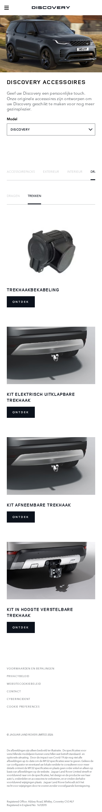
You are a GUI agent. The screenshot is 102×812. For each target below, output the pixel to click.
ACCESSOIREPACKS (21, 171)
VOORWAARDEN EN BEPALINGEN (30, 668)
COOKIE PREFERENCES (23, 706)
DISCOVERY (20, 129)
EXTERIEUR (51, 171)
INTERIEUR (74, 171)
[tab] (21, 171)
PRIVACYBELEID (18, 676)
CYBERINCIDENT (18, 698)
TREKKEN (34, 195)
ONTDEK (21, 302)
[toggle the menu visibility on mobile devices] (6, 7)
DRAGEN (13, 195)
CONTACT (14, 691)
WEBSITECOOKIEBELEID (24, 683)
